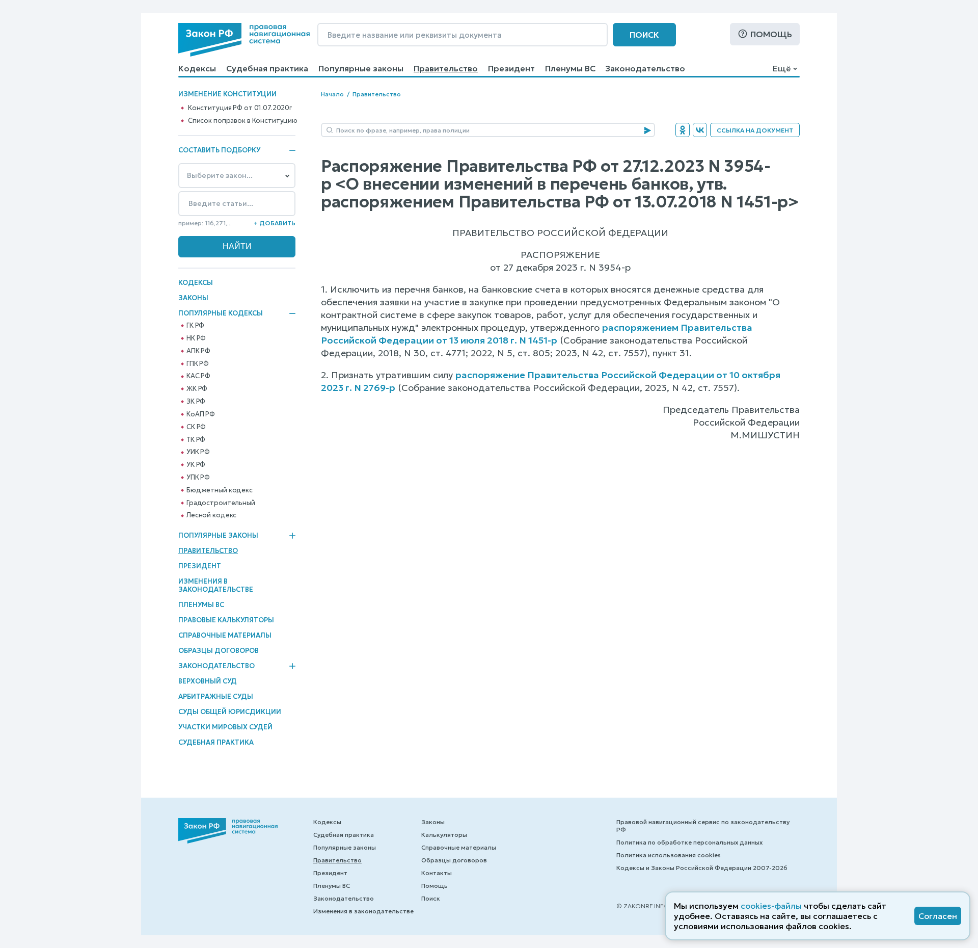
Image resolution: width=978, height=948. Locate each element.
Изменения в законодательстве (215, 585)
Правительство (446, 68)
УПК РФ (198, 477)
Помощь (771, 34)
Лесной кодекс (211, 515)
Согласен (937, 916)
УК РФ (195, 465)
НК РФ (196, 338)
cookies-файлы (771, 906)
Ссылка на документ (755, 130)
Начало (332, 94)
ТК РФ (195, 440)
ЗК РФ (195, 402)
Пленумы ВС (570, 68)
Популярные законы (360, 68)
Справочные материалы (224, 635)
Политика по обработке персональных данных (689, 842)
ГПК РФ (197, 364)
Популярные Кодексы (220, 313)
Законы (193, 298)
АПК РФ (198, 351)
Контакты (436, 873)
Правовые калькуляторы (226, 620)
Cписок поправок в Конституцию (242, 121)
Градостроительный (220, 503)
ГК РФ (195, 326)
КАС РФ (198, 376)
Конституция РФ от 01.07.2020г (240, 108)
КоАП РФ (200, 414)
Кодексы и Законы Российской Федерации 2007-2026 (701, 868)
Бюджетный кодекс (219, 490)
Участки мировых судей (225, 727)
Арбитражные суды (215, 696)
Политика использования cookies (668, 855)
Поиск (644, 35)
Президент (511, 68)
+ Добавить (274, 223)
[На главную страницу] (244, 40)
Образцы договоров (218, 650)
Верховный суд (207, 681)
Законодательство (645, 68)
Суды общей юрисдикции (229, 711)
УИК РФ (198, 452)
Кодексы (197, 68)
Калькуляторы (444, 834)
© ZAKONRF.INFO (642, 906)
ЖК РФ (196, 389)
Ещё (782, 68)
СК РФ (196, 427)
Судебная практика (267, 68)
